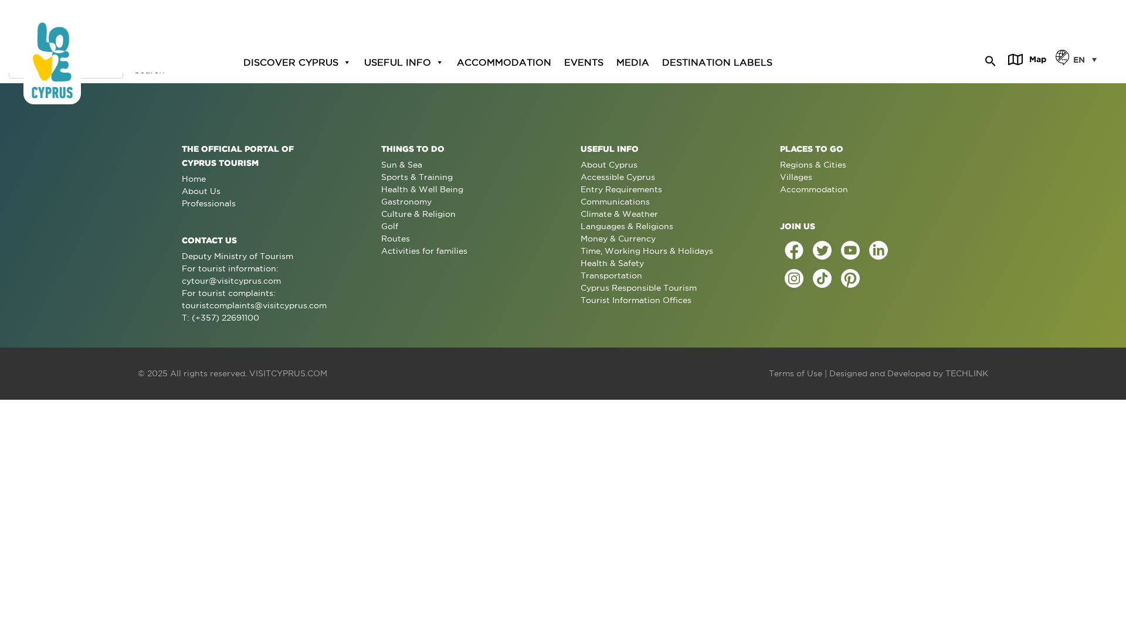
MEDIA (632, 62)
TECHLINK (966, 373)
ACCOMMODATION (504, 62)
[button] (990, 59)
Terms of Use (795, 373)
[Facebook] (794, 250)
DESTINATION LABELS (717, 62)
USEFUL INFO (397, 62)
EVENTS (583, 62)
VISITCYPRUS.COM (288, 373)
